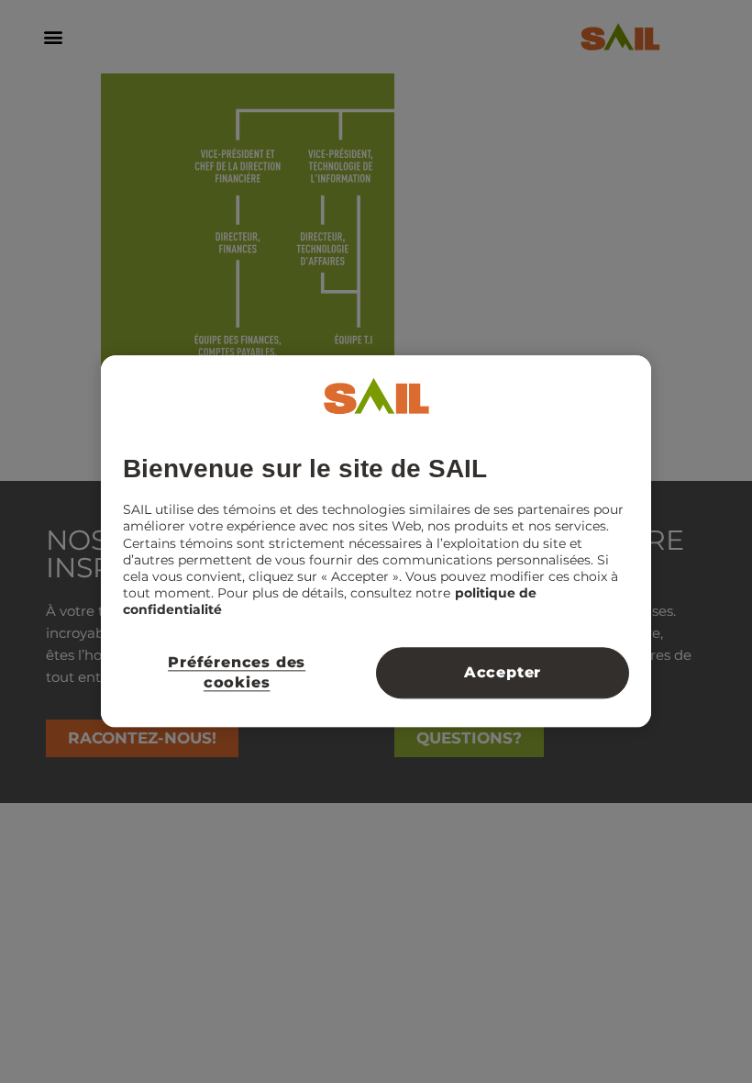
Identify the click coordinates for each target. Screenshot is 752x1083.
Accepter (502, 672)
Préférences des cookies (236, 672)
